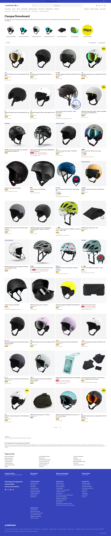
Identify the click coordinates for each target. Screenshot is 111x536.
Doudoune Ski (42, 458)
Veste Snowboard (8, 461)
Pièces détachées (74, 36)
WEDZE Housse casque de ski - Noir (89, 227)
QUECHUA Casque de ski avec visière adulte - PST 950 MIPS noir (93, 416)
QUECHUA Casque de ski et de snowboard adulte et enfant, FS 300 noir (17, 342)
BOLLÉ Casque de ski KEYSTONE (37, 189)
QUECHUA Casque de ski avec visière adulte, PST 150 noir (17, 113)
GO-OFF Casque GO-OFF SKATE (12, 304)
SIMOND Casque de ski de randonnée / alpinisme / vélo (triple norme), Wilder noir (16, 150)
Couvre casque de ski (61, 36)
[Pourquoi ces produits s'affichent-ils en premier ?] (89, 42)
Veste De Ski (75, 463)
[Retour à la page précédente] (51, 427)
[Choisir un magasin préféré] (96, 5)
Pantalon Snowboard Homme (79, 461)
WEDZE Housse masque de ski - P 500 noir (40, 414)
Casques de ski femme (11, 36)
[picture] (17, 58)
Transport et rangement (78, 456)
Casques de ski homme (24, 36)
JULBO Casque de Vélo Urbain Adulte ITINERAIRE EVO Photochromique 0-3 (42, 150)
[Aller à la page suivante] (60, 427)
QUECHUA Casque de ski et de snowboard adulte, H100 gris (16, 228)
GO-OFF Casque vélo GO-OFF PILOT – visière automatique (66, 112)
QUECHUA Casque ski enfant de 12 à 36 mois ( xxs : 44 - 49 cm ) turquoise (67, 415)
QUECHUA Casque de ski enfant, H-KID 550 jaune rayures (92, 190)
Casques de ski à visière (49, 36)
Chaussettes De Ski (77, 459)
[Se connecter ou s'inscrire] (102, 5)
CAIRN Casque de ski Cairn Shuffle (13, 188)
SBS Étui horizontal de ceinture (88, 304)
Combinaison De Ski (9, 463)
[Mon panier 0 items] (105, 5)
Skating (6, 466)
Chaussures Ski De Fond (44, 463)
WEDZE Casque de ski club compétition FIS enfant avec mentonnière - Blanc (16, 267)
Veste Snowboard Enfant (10, 464)
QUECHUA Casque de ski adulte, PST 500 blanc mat (93, 342)
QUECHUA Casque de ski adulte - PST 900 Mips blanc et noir (17, 416)
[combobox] (102, 42)
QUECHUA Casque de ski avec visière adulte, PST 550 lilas (42, 342)
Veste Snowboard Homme (44, 456)
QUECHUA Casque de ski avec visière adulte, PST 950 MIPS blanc (93, 75)
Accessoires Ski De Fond (44, 461)
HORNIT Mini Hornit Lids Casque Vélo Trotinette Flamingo (67, 268)
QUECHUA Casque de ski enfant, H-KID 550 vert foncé (68, 74)
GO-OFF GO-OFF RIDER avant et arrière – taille (91, 267)
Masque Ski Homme (43, 464)
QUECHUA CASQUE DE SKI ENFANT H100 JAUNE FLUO (68, 304)
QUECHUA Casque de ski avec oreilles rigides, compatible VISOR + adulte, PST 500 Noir (40, 228)
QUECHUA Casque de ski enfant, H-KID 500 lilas (67, 342)
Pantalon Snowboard (9, 459)
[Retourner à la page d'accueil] (12, 5)
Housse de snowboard (9, 456)
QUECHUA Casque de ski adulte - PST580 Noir (66, 151)
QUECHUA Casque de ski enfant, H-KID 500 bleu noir (17, 378)
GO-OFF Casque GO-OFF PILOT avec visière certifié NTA (67, 190)
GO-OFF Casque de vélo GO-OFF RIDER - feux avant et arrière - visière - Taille (68, 229)
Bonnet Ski (75, 458)
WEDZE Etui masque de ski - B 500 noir (39, 304)
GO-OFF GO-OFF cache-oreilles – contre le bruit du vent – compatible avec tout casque (93, 378)
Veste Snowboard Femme (78, 464)
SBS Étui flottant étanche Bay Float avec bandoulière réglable (68, 378)
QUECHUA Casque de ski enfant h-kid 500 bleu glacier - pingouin (41, 379)
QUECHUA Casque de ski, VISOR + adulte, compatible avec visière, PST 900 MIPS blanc (93, 112)
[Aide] (99, 5)
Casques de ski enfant (36, 36)
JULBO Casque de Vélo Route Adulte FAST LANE (41, 267)
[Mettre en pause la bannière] (104, 1)
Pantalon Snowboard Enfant (45, 459)
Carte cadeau (103, 8)
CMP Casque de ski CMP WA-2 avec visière (91, 151)
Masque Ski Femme (9, 458)
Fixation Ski (41, 466)
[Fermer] (105, 1)
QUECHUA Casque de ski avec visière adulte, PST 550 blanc (17, 75)
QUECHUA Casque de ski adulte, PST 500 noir (40, 74)
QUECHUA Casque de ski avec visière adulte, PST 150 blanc (42, 113)
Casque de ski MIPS (87, 36)
